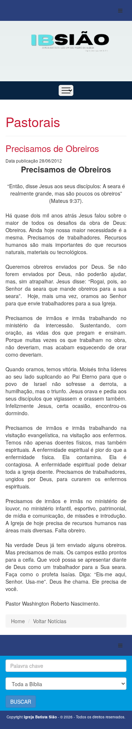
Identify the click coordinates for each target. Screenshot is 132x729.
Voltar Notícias (49, 621)
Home (18, 621)
